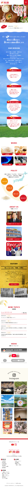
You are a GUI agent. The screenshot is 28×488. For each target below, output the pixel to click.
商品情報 (4, 462)
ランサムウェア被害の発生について (15, 28)
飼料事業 (4, 467)
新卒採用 (4, 477)
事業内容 (4, 459)
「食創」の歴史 (18, 464)
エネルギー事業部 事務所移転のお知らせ (9, 322)
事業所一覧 (17, 463)
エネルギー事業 (5, 466)
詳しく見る (14, 284)
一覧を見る (24, 312)
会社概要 (17, 459)
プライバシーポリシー (10, 483)
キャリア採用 (4, 478)
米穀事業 (4, 461)
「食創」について (5, 472)
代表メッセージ (18, 461)
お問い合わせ (18, 483)
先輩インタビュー (5, 475)
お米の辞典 (4, 463)
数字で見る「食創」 (6, 473)
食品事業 (4, 465)
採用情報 (4, 470)
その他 (16, 26)
